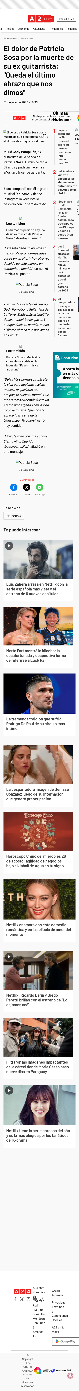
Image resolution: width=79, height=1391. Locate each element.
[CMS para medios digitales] (61, 1370)
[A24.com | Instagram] (28, 1299)
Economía (23, 28)
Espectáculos (10, 38)
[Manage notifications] (70, 1376)
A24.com (38, 1288)
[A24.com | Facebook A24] (15, 1299)
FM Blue (38, 1310)
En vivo (48, 19)
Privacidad (59, 1302)
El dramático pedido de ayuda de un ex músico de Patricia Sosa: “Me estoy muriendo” (25, 234)
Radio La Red (66, 19)
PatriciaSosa (27, 38)
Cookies (57, 1320)
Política (10, 28)
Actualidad (39, 28)
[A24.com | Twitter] (22, 1299)
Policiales (72, 28)
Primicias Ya (56, 28)
